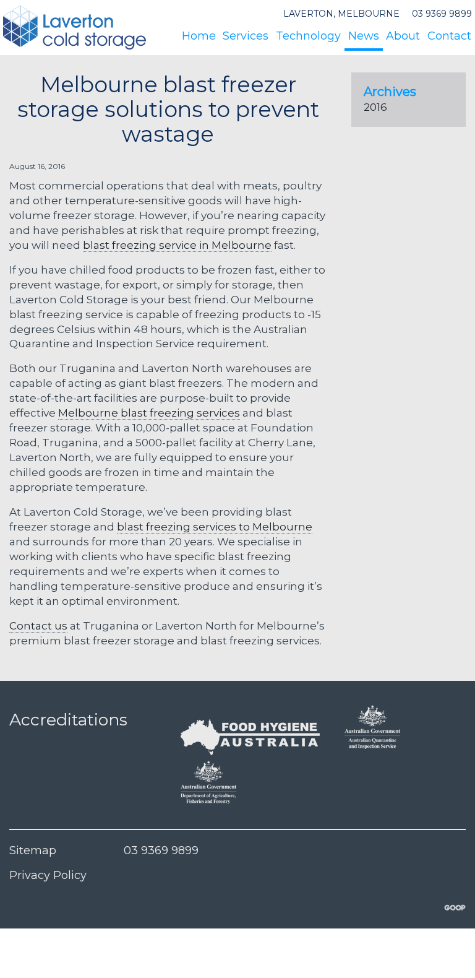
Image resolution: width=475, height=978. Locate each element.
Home (199, 36)
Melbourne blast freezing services (149, 412)
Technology (308, 36)
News (363, 36)
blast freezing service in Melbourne (177, 244)
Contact (449, 36)
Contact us (38, 625)
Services (245, 36)
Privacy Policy (48, 875)
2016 (375, 106)
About (403, 36)
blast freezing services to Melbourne (214, 526)
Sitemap (32, 850)
